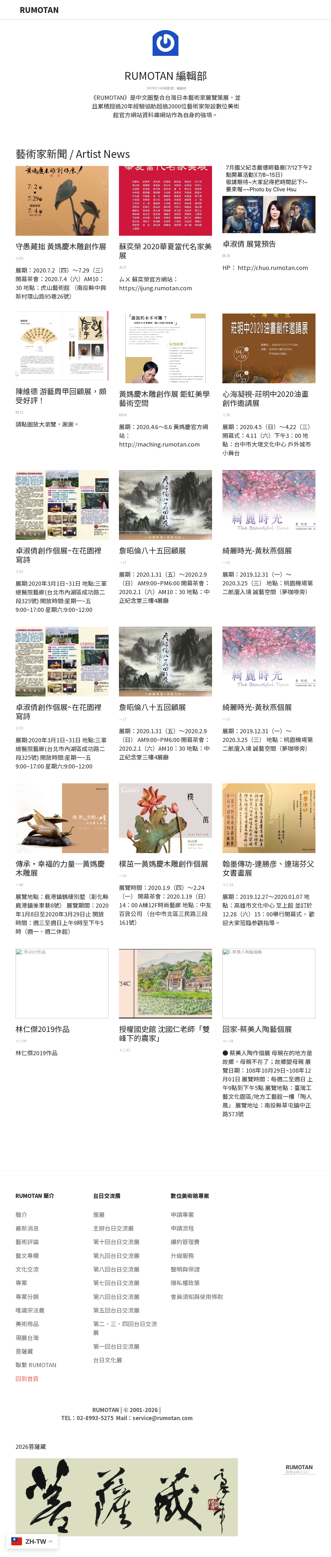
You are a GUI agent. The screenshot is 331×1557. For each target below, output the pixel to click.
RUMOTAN (105, 1410)
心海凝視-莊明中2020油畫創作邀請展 (265, 398)
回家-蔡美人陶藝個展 (257, 1028)
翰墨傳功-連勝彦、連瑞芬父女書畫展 (268, 868)
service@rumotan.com (163, 1418)
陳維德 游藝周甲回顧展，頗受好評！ (61, 396)
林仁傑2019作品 (42, 1028)
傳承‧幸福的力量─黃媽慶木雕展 (60, 868)
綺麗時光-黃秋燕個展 (257, 550)
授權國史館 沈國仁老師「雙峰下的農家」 (164, 1033)
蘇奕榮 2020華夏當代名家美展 (165, 251)
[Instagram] (170, 126)
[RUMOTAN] (299, 1468)
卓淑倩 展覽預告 (249, 243)
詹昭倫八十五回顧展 (152, 550)
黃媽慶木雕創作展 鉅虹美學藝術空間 (164, 398)
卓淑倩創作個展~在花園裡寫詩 (58, 555)
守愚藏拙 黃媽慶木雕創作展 (61, 246)
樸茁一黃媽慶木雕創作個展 (163, 863)
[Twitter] (165, 126)
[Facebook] (160, 126)
